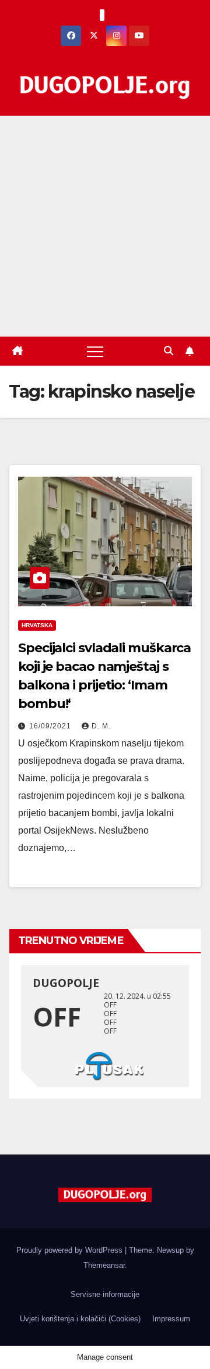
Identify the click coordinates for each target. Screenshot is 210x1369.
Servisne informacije (105, 1294)
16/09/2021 (51, 726)
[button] (168, 351)
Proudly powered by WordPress (70, 1250)
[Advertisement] (105, 226)
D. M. (101, 726)
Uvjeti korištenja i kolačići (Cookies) (80, 1318)
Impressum (171, 1318)
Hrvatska (37, 625)
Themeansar (104, 1265)
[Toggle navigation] (95, 351)
